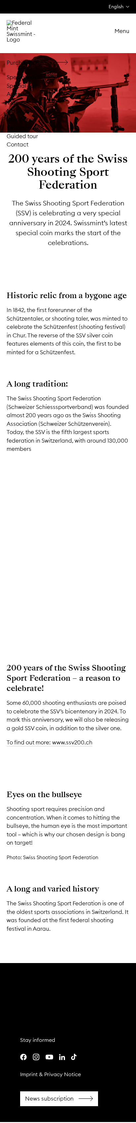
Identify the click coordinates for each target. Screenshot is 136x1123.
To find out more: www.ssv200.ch (49, 742)
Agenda (17, 94)
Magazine (20, 110)
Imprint (29, 1074)
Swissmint (19, 127)
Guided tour (22, 136)
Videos (16, 102)
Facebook (59, 1099)
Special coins (24, 77)
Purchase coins (40, 63)
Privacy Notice (62, 1074)
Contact (17, 144)
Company (20, 119)
